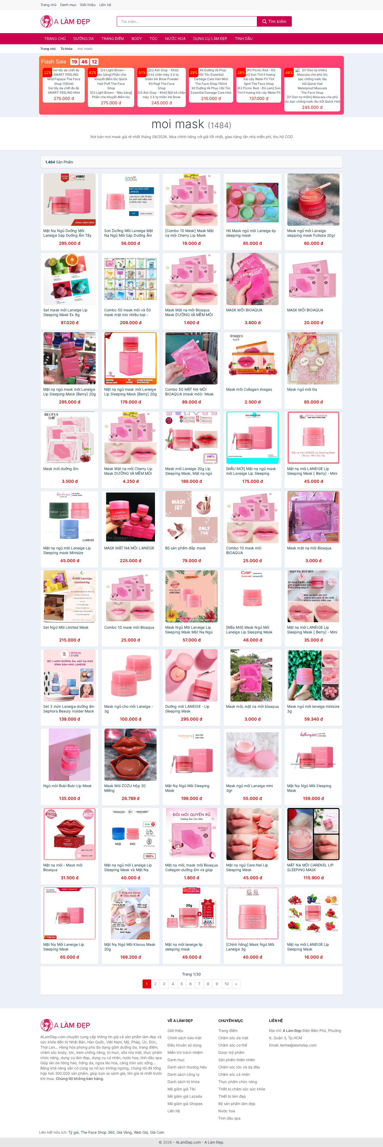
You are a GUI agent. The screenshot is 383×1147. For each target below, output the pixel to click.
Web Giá (141, 1132)
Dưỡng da (83, 38)
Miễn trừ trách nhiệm (185, 1052)
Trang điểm (112, 38)
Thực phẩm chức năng (237, 1081)
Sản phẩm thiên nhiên (236, 1059)
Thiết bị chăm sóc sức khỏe (241, 1089)
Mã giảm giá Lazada (185, 1096)
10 (227, 984)
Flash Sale (53, 61)
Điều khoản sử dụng (185, 1045)
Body (137, 38)
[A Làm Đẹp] (66, 1025)
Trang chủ (48, 5)
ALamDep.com (188, 1142)
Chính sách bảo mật (184, 1038)
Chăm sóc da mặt (233, 1038)
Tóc (153, 38)
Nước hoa (175, 38)
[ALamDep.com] (65, 21)
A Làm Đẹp (214, 1142)
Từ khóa (66, 49)
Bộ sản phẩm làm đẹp (236, 1103)
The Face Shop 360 (98, 1132)
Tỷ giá (73, 1132)
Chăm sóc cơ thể (232, 1045)
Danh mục (68, 5)
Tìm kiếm (276, 21)
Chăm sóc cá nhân (234, 1074)
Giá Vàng (124, 1132)
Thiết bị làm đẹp (232, 1096)
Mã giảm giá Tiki (181, 1089)
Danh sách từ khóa (184, 1081)
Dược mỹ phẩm (231, 1052)
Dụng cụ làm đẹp (210, 38)
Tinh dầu (243, 38)
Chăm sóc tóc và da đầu (239, 1067)
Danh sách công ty (184, 1074)
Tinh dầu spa (229, 1118)
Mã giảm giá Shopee (185, 1103)
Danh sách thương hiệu (187, 1067)
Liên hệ (105, 5)
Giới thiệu (88, 5)
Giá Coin (157, 1132)
